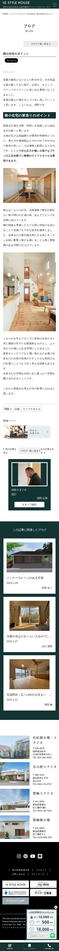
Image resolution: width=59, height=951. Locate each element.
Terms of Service (25, 921)
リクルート (41, 870)
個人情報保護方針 (21, 870)
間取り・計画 (12, 409)
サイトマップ (38, 874)
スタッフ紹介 (29, 504)
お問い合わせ (18, 874)
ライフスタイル (31, 409)
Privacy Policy (8, 921)
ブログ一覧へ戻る (40, 44)
